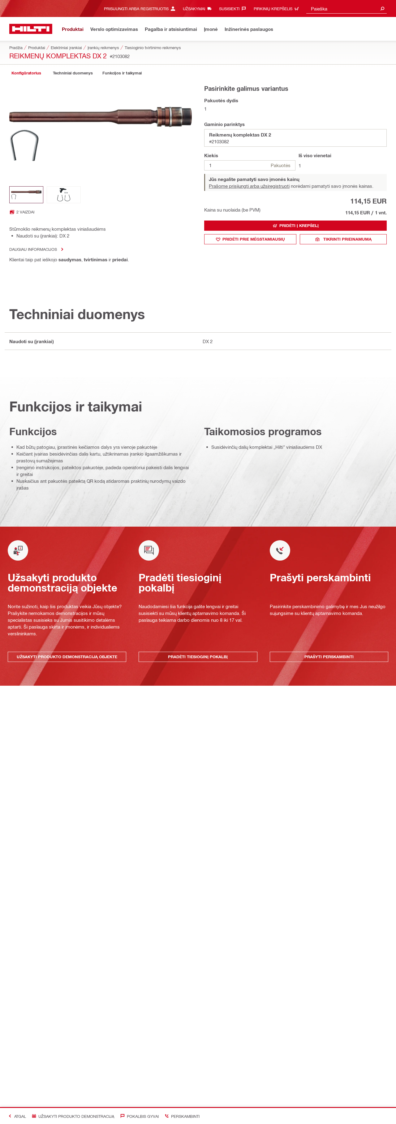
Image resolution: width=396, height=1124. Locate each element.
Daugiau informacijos (33, 249)
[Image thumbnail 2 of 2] (64, 194)
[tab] (26, 73)
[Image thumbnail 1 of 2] (26, 194)
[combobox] (346, 8)
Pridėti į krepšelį (299, 225)
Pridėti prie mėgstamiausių (253, 239)
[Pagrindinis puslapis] (30, 29)
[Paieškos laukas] (382, 8)
